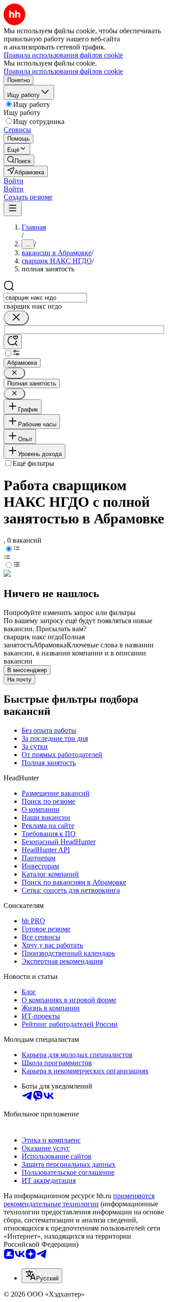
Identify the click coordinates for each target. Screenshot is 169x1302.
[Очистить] (16, 317)
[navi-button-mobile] (13, 208)
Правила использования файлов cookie (63, 71)
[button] (13, 181)
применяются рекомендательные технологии (79, 1200)
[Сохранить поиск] (13, 341)
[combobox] (45, 297)
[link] (19, 160)
